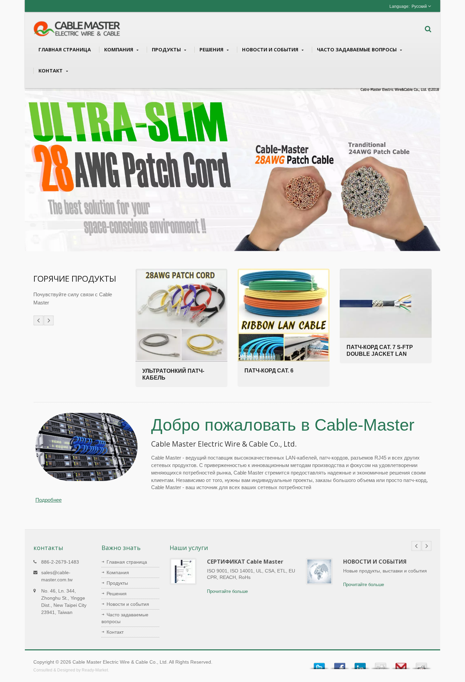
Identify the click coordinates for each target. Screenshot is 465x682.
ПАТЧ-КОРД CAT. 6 (268, 370)
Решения (212, 49)
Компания (119, 49)
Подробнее (48, 500)
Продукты (167, 49)
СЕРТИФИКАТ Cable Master (245, 561)
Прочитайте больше (227, 591)
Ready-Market (95, 670)
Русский (419, 6)
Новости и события (271, 49)
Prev (38, 320)
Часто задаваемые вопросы (357, 49)
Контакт (51, 70)
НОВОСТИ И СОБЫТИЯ (374, 561)
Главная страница (64, 49)
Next (49, 320)
